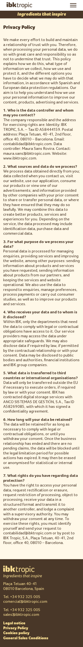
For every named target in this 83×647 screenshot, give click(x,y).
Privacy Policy (15, 628)
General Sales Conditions (25, 638)
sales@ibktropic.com (21, 615)
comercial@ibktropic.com (25, 602)
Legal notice (14, 623)
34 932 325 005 (26, 597)
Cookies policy (16, 633)
